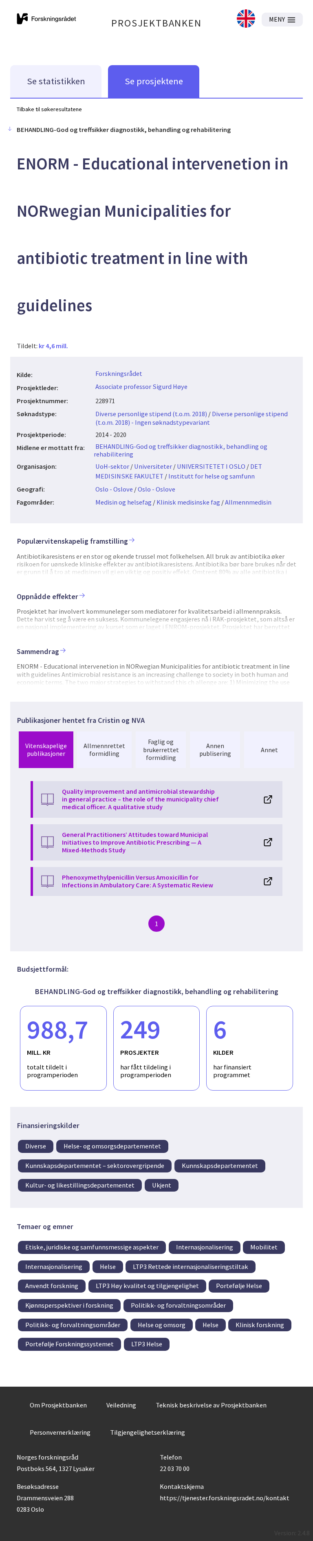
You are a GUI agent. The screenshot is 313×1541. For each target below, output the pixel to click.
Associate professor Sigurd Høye (141, 386)
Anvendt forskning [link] (51, 1286)
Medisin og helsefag (123, 502)
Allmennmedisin (248, 502)
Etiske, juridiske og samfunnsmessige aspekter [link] (92, 1247)
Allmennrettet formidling (104, 749)
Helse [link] (108, 1266)
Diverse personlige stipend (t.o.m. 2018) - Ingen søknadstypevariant (191, 418)
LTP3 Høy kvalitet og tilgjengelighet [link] (147, 1286)
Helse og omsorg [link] (161, 1325)
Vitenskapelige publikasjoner (46, 749)
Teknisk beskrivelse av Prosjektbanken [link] (211, 1405)
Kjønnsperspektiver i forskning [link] (69, 1305)
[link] (246, 19)
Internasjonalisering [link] (204, 1247)
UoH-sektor (112, 466)
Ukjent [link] (161, 1185)
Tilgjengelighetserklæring (147, 1432)
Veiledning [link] (121, 1405)
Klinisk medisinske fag (188, 502)
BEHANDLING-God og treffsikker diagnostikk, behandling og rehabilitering (180, 450)
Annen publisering (215, 749)
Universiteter (153, 466)
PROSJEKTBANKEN (156, 23)
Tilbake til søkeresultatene (49, 109)
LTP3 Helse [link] (146, 1344)
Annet (269, 750)
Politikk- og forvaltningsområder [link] (178, 1305)
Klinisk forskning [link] (260, 1325)
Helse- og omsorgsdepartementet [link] (112, 1146)
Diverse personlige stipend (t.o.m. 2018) (151, 414)
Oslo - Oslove (114, 489)
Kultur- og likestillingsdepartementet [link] (79, 1185)
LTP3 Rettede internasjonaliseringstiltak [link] (190, 1266)
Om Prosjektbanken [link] (58, 1405)
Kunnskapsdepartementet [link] (220, 1165)
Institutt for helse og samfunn (211, 476)
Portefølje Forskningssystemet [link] (69, 1344)
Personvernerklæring (60, 1432)
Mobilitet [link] (264, 1247)
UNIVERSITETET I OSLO (211, 466)
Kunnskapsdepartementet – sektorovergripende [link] (94, 1165)
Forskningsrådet (118, 373)
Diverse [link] (35, 1146)
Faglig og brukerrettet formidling (161, 749)
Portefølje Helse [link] (239, 1286)
